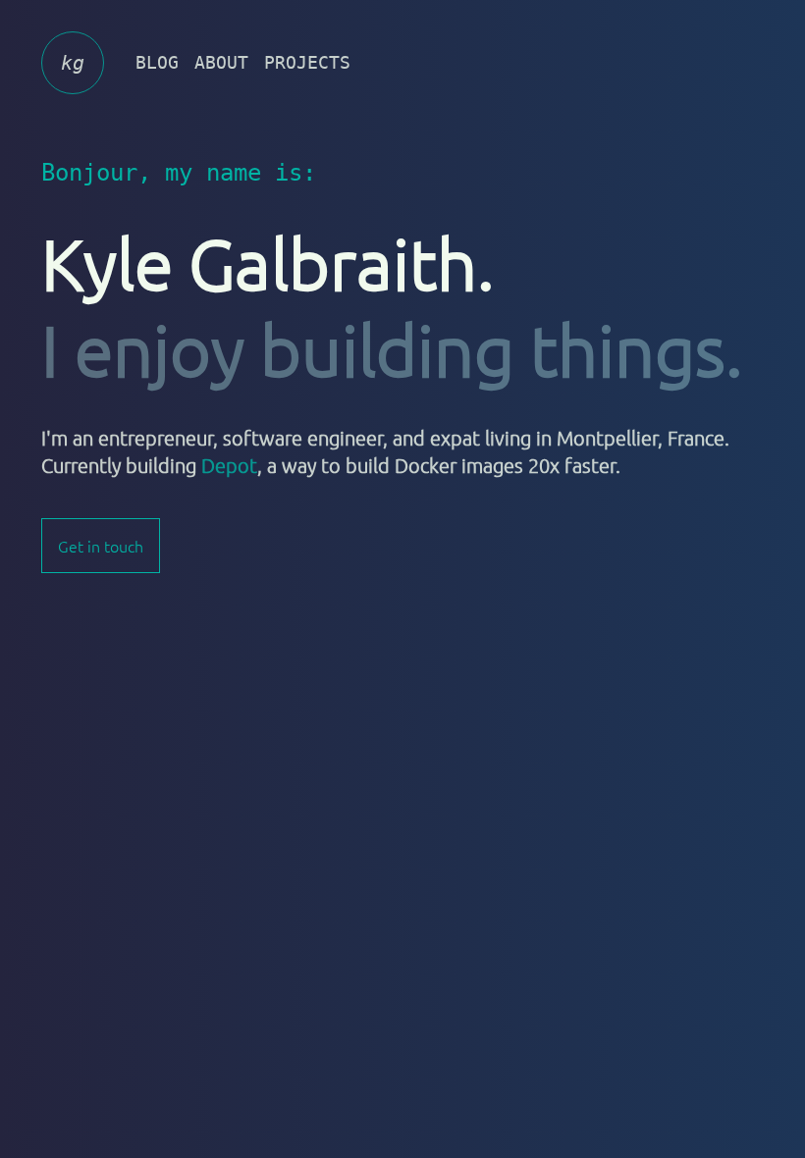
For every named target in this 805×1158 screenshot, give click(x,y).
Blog (157, 62)
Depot (229, 465)
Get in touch (100, 545)
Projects (307, 62)
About (221, 62)
